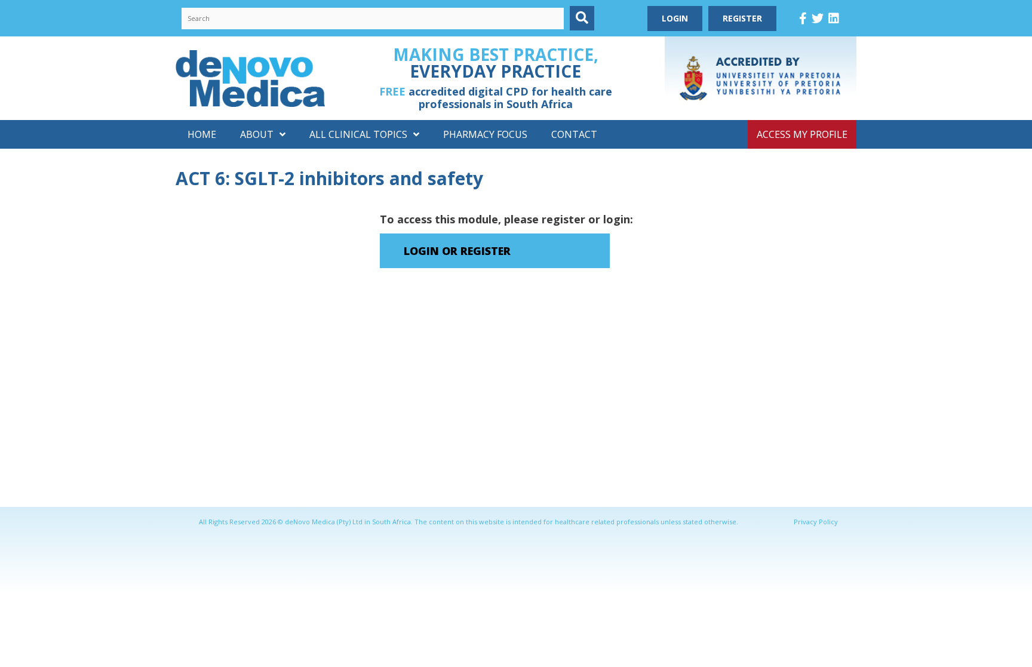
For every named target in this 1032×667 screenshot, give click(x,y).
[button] (582, 18)
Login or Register (457, 251)
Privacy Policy (816, 521)
